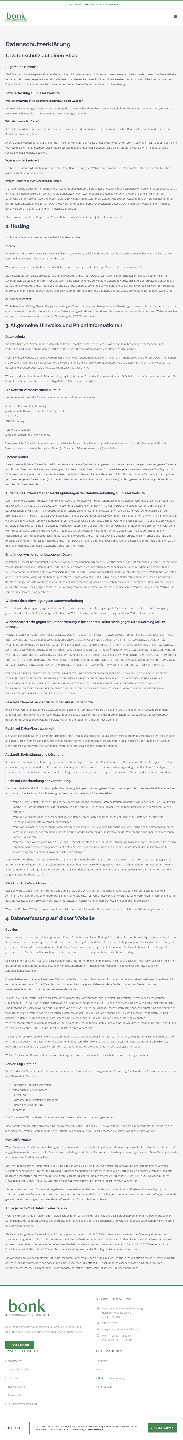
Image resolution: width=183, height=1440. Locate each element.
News (101, 1369)
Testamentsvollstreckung (22, 1403)
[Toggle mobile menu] (176, 16)
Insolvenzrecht (16, 1386)
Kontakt (102, 1361)
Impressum (105, 1386)
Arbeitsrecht (15, 1361)
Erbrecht (13, 1378)
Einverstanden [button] (162, 1428)
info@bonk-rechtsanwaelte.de (103, 4)
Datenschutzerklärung (111, 1378)
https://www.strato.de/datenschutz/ (119, 267)
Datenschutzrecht (18, 1369)
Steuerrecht (15, 1395)
